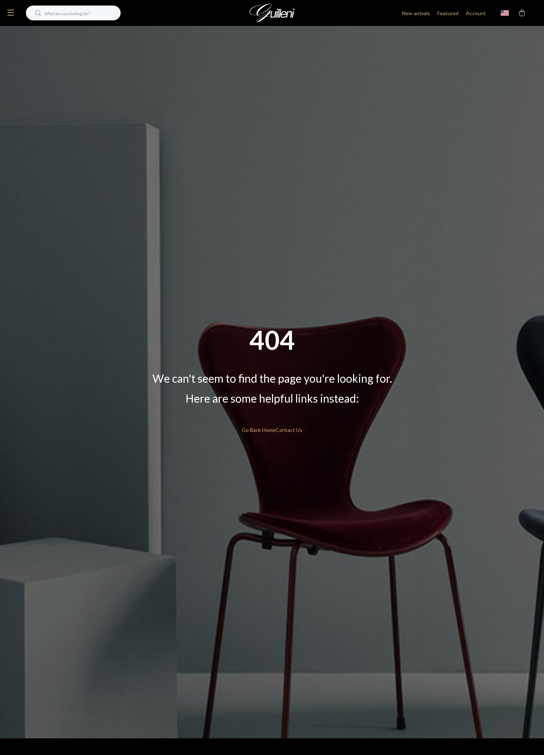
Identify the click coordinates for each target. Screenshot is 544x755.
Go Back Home (259, 430)
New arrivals (416, 13)
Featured (448, 13)
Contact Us (289, 430)
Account (476, 13)
